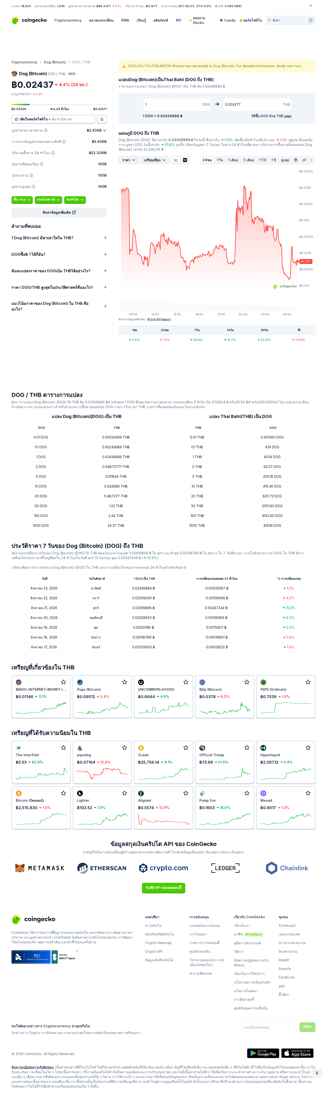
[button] (59, 212)
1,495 (61, 6)
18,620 (26, 6)
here (297, 66)
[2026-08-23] (295, 160)
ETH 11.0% (204, 6)
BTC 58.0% (187, 6)
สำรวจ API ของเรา (159, 319)
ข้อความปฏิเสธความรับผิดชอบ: (32, 1067)
